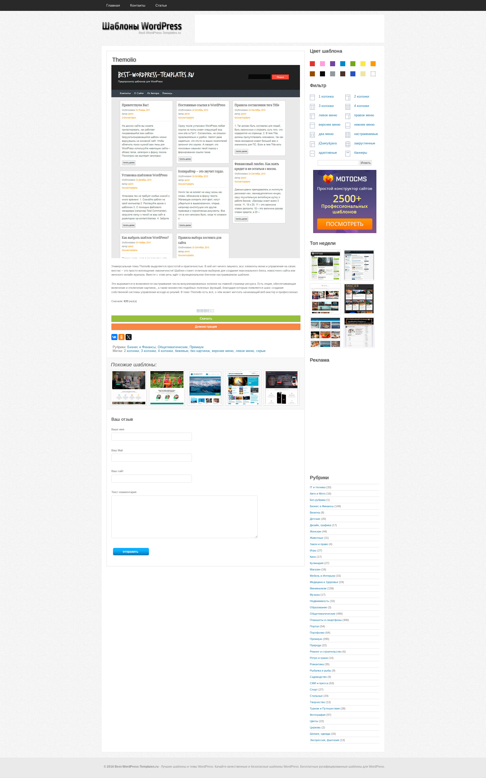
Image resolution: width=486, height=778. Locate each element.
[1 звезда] (198, 310)
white (373, 73)
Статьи (161, 5)
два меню (326, 134)
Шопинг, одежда (320, 733)
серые (261, 351)
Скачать (206, 318)
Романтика (317, 664)
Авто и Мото (318, 493)
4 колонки (165, 351)
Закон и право (319, 544)
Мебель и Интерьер (322, 575)
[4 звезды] (209, 310)
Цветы (314, 721)
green (352, 63)
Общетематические (173, 347)
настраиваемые (366, 134)
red (312, 63)
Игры (313, 550)
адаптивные (328, 152)
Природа (315, 645)
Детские (315, 518)
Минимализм (318, 588)
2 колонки (131, 351)
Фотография (318, 714)
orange (373, 63)
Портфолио (317, 632)
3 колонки (148, 351)
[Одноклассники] (121, 337)
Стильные (316, 695)
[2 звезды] (202, 310)
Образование (318, 607)
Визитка (315, 512)
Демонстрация (206, 326)
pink (322, 63)
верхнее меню (223, 351)
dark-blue (352, 73)
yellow (363, 63)
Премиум (197, 347)
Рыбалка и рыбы (320, 670)
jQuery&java (328, 143)
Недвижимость (319, 601)
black (322, 73)
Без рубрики (318, 499)
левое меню (245, 351)
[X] (129, 337)
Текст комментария (123, 492)
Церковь (315, 727)
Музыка (315, 594)
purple (332, 63)
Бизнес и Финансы (141, 347)
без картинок (200, 351)
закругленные (364, 143)
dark (342, 73)
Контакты (137, 5)
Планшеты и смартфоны (326, 619)
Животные (316, 537)
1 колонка (326, 96)
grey (332, 73)
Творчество (317, 702)
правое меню (364, 115)
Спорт (314, 689)
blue (342, 63)
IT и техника (318, 487)
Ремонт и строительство (325, 651)
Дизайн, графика (320, 525)
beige (363, 73)
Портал (314, 626)
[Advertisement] (289, 28)
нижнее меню (364, 124)
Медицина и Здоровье (324, 582)
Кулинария (316, 563)
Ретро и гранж (319, 657)
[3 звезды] (205, 310)
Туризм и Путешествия (325, 708)
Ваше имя (117, 429)
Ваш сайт (117, 471)
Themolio (124, 59)
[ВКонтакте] (114, 337)
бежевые (181, 351)
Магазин (315, 569)
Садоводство (318, 676)
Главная (113, 5)
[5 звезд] (212, 310)
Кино (313, 556)
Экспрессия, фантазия (324, 740)
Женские (315, 531)
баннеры (360, 152)
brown (312, 73)
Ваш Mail (117, 450)
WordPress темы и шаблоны (141, 28)
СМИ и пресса (319, 683)
